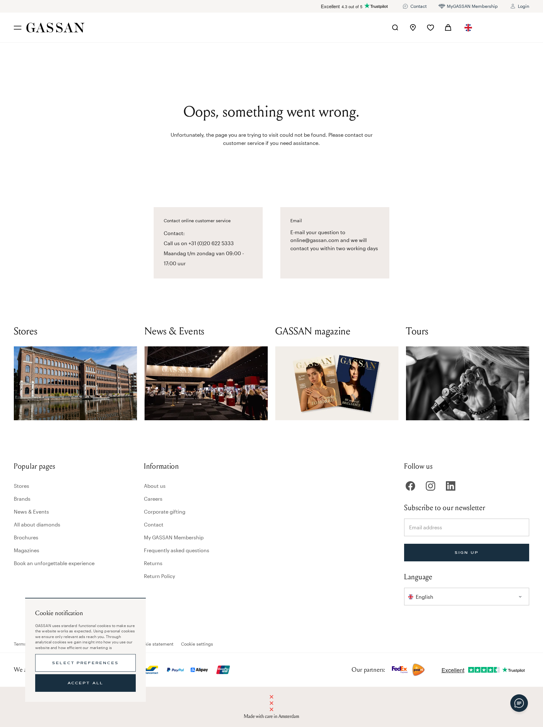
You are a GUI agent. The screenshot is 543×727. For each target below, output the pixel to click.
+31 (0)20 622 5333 (211, 243)
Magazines (26, 550)
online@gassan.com (314, 240)
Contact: (174, 233)
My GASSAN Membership (174, 537)
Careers (153, 499)
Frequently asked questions (176, 550)
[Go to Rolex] (505, 28)
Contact (153, 524)
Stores (21, 486)
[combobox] (468, 27)
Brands (22, 499)
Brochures (26, 537)
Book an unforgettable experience (54, 563)
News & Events (31, 512)
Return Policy (159, 576)
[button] (468, 27)
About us (155, 486)
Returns (153, 563)
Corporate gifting (164, 512)
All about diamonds (37, 524)
